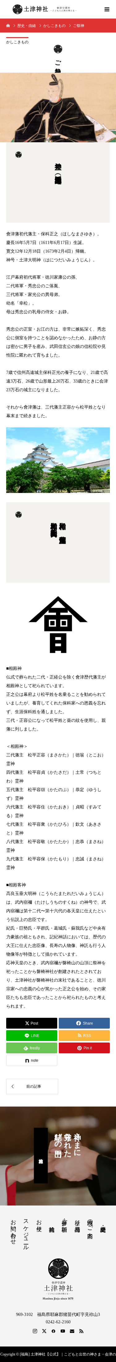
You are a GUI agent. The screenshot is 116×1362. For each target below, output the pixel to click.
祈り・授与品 (77, 1219)
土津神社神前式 (41, 1156)
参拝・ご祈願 (64, 1219)
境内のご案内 (90, 1222)
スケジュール (26, 1232)
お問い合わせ (13, 1229)
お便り (39, 1222)
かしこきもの (17, 42)
